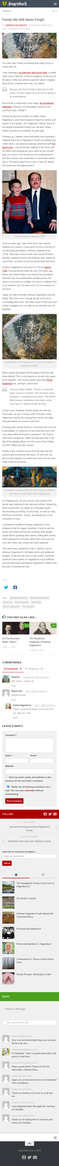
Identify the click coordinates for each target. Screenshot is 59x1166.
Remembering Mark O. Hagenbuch (33, 944)
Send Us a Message (15, 1009)
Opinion (6, 11)
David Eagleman (22, 602)
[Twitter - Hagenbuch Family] (50, 814)
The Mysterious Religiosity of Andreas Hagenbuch (40, 641)
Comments (14, 669)
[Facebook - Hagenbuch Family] (45, 814)
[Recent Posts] (43, 875)
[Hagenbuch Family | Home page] (18, 3)
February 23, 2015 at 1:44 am (36, 677)
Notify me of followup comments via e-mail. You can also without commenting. (28, 790)
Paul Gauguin (28, 607)
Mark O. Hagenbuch (11, 607)
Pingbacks (35, 669)
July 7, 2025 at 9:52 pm (45, 705)
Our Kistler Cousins (26, 898)
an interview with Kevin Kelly (33, 72)
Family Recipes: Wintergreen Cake (33, 974)
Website (9, 766)
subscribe (30, 790)
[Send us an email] (55, 814)
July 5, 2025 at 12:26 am (36, 691)
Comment (10, 735)
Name (8, 755)
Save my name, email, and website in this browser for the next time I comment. (28, 779)
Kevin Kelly (36, 602)
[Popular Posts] (15, 875)
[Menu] (55, 4)
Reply (13, 686)
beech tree (7, 602)
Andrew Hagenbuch (16, 25)
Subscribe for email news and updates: (19, 852)
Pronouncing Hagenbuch (28, 928)
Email (33, 755)
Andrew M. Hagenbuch (39, 598)
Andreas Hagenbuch (18, 598)
